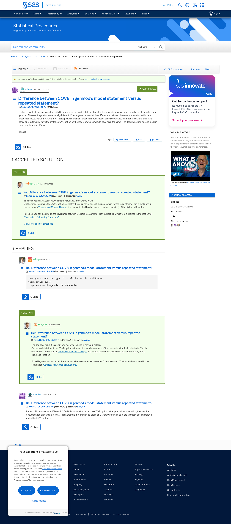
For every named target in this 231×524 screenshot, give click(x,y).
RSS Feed (83, 68)
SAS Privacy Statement (52, 468)
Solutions (129, 14)
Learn (36, 14)
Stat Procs (40, 56)
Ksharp (36, 259)
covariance (123, 139)
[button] (15, 99)
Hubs (144, 14)
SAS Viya (89, 14)
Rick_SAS (35, 183)
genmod (156, 139)
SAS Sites (202, 5)
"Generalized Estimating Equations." (41, 217)
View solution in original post (38, 223)
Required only (48, 490)
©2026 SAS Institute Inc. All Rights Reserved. (110, 514)
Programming (53, 14)
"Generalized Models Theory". (52, 207)
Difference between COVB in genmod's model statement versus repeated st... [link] (87, 56)
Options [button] (22, 68)
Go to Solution (149, 89)
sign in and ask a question (97, 79)
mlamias (29, 89)
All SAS (167, 5)
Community (20, 14)
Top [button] (19, 444)
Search (180, 5)
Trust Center (80, 514)
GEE (140, 139)
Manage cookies (38, 500)
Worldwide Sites (187, 5)
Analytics (72, 14)
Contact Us (195, 5)
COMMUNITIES (53, 5)
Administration (109, 14)
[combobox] (88, 47)
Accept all (26, 490)
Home (14, 56)
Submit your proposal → (187, 120)
